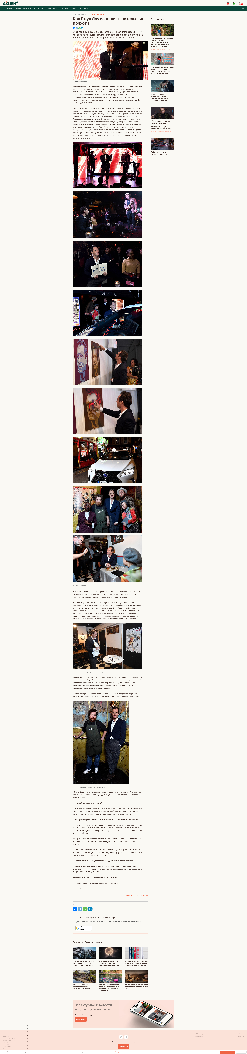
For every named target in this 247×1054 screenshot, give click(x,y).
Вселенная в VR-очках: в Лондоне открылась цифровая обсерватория (109, 963)
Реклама (241, 1034)
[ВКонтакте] (74, 28)
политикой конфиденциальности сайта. (121, 1052)
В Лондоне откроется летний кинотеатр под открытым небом (81, 987)
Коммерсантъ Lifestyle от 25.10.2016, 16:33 (137, 895)
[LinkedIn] (82, 28)
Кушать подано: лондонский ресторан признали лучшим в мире (136, 987)
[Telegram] (77, 28)
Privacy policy (198, 1036)
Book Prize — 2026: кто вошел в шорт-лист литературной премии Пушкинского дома (136, 963)
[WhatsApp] (79, 28)
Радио (86, 8)
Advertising (199, 1034)
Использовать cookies (227, 1052)
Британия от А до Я (44, 8)
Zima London (100, 14)
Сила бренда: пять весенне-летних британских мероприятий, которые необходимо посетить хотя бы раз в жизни (162, 42)
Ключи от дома (77, 8)
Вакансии (241, 1036)
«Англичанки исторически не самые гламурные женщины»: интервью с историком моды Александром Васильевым (161, 125)
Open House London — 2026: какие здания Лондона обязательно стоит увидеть (84, 963)
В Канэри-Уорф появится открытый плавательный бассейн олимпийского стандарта (109, 988)
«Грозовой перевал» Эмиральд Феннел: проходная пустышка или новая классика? (159, 97)
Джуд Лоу (92, 14)
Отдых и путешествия (158, 49)
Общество (17, 8)
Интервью (161, 131)
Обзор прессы (65, 8)
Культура (154, 102)
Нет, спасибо (241, 1052)
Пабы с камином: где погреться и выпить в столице (159, 154)
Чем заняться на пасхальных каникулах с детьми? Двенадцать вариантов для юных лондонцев (162, 70)
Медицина (154, 131)
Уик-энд (55, 8)
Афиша (168, 49)
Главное (9, 8)
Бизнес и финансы (29, 8)
